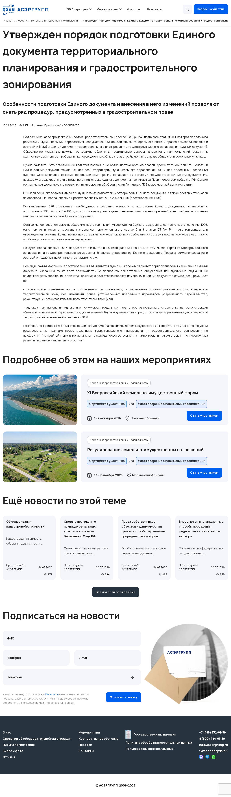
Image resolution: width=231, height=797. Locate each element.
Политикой (52, 694)
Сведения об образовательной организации (37, 739)
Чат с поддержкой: (213, 751)
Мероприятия (89, 732)
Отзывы (9, 757)
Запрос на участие (211, 9)
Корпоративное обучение (98, 739)
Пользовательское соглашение (149, 749)
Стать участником (204, 416)
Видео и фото (13, 751)
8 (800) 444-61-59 (212, 739)
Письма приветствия (19, 745)
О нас (7, 732)
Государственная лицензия (155, 734)
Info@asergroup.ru (213, 745)
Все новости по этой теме (115, 592)
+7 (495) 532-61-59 (212, 732)
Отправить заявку (124, 697)
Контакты (154, 9)
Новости (133, 9)
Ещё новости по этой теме (64, 500)
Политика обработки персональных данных (158, 743)
